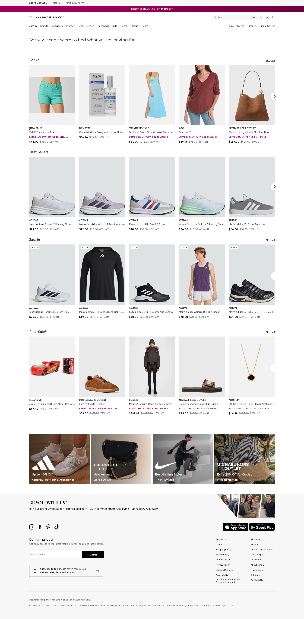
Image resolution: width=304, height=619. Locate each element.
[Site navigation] (30, 18)
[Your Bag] (273, 18)
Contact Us (221, 544)
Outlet (240, 26)
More (145, 26)
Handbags (103, 26)
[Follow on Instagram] (32, 528)
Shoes (90, 26)
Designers (57, 26)
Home (123, 26)
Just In (33, 26)
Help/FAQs (221, 539)
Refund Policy (223, 559)
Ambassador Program (262, 549)
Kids (114, 26)
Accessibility (222, 575)
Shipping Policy (223, 549)
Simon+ (252, 26)
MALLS (56, 3)
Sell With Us (257, 580)
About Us (255, 539)
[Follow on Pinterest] (49, 528)
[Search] (235, 17)
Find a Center (267, 26)
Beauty (135, 26)
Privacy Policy (223, 564)
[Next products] (275, 96)
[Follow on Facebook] (40, 528)
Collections (256, 559)
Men (81, 26)
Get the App (257, 554)
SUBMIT (93, 554)
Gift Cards (256, 575)
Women (70, 26)
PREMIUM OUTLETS (75, 3)
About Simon (257, 564)
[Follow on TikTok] (56, 528)
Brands (44, 26)
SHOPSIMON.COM (38, 3)
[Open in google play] (262, 530)
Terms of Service (224, 569)
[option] (52, 104)
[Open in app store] (236, 530)
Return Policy (222, 554)
